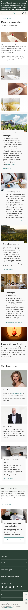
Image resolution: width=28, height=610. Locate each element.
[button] (26, 603)
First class (17, 163)
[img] (26, 1)
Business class (10, 164)
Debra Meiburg (16, 393)
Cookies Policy (9, 607)
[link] (14, 123)
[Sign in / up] (26, 13)
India (5, 594)
